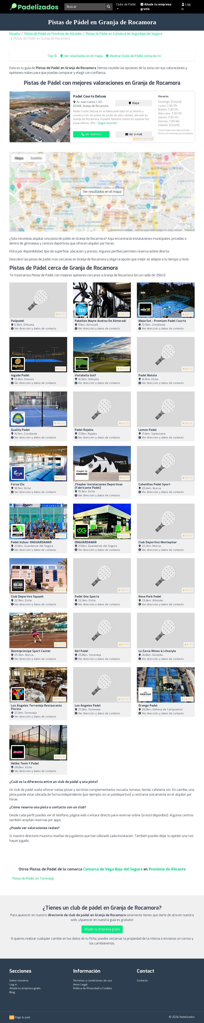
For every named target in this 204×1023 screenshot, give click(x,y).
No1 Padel (81, 651)
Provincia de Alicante (167, 869)
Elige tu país (22, 1017)
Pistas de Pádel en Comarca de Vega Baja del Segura (124, 34)
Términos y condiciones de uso (92, 980)
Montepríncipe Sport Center (31, 651)
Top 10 (52, 56)
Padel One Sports (87, 597)
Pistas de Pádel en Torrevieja (33, 878)
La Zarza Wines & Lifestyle (157, 651)
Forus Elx (18, 484)
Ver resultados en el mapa (102, 192)
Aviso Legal (80, 984)
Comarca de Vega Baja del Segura (112, 869)
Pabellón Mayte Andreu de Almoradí (100, 321)
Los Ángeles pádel (88, 706)
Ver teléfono (92, 134)
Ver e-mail (135, 134)
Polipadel (17, 321)
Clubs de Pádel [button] (126, 4)
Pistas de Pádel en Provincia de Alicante (52, 34)
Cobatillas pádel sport (154, 484)
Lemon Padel (147, 430)
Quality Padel (20, 430)
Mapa (135, 103)
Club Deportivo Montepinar (157, 542)
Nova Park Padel (149, 597)
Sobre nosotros (18, 980)
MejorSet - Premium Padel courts (162, 321)
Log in (186, 6)
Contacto (142, 980)
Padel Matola (147, 375)
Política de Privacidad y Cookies (92, 988)
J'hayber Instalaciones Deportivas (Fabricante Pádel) (99, 486)
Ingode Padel (20, 375)
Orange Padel (147, 706)
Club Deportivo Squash (27, 597)
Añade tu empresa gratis (155, 6)
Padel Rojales (84, 430)
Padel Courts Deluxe (89, 96)
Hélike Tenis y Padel (25, 763)
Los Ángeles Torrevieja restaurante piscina (36, 707)
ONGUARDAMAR (86, 542)
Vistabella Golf (85, 375)
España (14, 34)
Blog (12, 992)
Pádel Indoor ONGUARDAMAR (31, 542)
